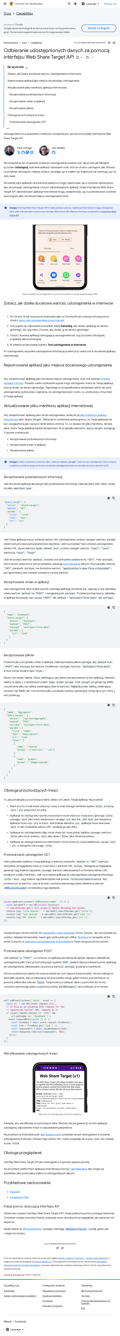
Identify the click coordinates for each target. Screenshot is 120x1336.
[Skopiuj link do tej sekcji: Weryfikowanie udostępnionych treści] (61, 1054)
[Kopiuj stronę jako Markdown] (87, 57)
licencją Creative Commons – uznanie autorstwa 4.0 (82, 1258)
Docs (7, 13)
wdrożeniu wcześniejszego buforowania (47, 941)
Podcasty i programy (52, 1305)
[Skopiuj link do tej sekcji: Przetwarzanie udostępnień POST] (55, 951)
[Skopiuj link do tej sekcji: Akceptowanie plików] (37, 655)
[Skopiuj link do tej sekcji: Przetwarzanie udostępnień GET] (53, 855)
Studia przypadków (52, 1295)
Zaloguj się (110, 3)
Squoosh (15, 1191)
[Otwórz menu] (5, 4)
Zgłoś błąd (9, 1290)
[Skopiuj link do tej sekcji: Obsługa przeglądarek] (45, 1153)
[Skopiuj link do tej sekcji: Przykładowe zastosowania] (53, 1183)
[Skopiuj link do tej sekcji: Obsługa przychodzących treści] (61, 791)
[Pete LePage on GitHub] (23, 153)
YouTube (85, 1295)
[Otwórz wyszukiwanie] (69, 4)
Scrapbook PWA (19, 1197)
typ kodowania (71, 564)
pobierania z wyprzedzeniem (58, 933)
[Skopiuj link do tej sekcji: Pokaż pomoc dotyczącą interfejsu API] (62, 1207)
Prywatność (20, 1321)
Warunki (8, 1321)
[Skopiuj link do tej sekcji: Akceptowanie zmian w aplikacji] (52, 582)
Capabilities (24, 13)
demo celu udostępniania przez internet (41, 320)
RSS (83, 1308)
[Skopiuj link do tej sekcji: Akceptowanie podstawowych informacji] (65, 477)
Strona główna (11, 42)
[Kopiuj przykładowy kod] (113, 498)
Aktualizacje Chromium (54, 1290)
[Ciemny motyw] (108, 498)
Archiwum (47, 1300)
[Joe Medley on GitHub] (53, 153)
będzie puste (51, 1134)
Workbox (83, 937)
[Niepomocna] (114, 42)
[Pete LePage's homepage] (32, 153)
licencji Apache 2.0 (43, 1261)
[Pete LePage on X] (18, 153)
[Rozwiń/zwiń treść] (26, 68)
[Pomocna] (109, 42)
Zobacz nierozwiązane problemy (20, 1295)
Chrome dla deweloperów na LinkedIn (95, 1302)
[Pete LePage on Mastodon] (27, 153)
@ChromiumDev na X (92, 1290)
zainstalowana (78, 1169)
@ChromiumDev (32, 1229)
